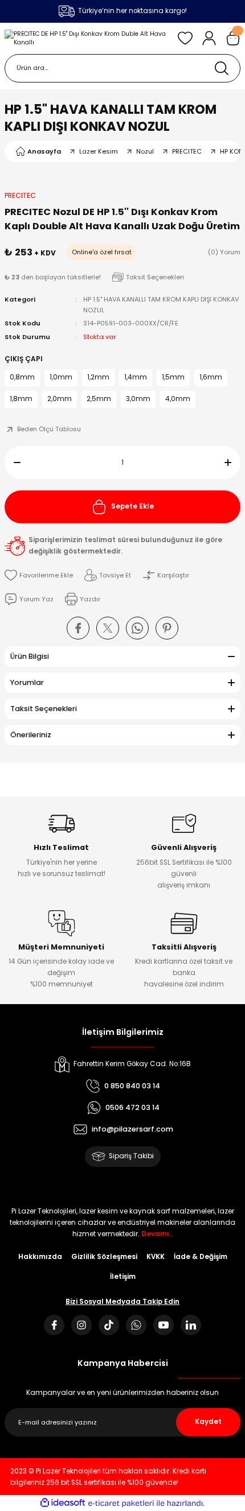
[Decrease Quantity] (13, 462)
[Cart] (233, 38)
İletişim (123, 1276)
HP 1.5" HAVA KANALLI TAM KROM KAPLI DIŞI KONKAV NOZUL (111, 117)
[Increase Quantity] (232, 462)
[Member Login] (209, 38)
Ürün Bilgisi (29, 656)
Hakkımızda (40, 1256)
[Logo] (87, 38)
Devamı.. (157, 1233)
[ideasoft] (62, 1503)
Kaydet (208, 1421)
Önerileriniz (30, 735)
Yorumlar (27, 682)
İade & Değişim (200, 1256)
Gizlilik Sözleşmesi (104, 1256)
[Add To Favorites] (39, 575)
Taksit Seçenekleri (43, 708)
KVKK (155, 1256)
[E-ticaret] (121, 1503)
